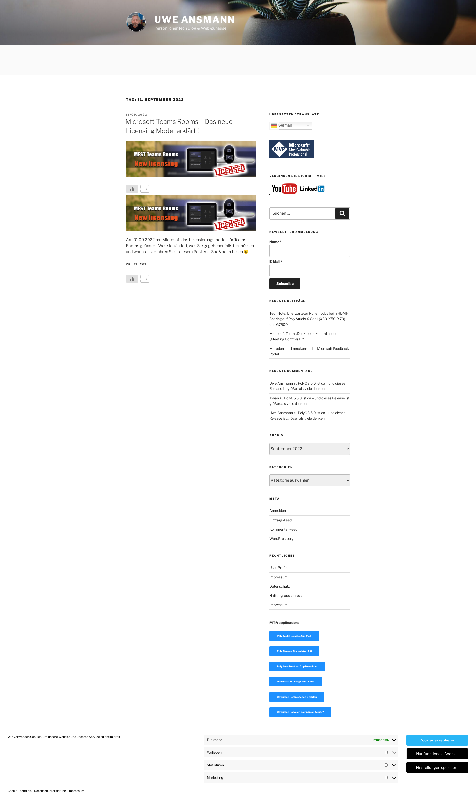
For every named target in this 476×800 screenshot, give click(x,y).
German (284, 125)
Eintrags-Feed (280, 520)
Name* (275, 242)
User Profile (278, 567)
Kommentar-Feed (283, 529)
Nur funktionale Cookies (437, 754)
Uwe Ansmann (194, 19)
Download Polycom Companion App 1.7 (300, 712)
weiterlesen (136, 263)
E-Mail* (275, 261)
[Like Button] (132, 189)
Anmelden (277, 510)
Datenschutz (279, 586)
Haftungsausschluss (285, 595)
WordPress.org (281, 538)
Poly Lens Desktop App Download (297, 666)
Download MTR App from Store (295, 681)
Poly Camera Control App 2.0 (294, 651)
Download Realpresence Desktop (297, 696)
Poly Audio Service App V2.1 (294, 635)
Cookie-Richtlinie (20, 791)
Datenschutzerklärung (50, 791)
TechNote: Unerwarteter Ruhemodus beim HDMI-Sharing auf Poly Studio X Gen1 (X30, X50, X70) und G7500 (308, 318)
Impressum (76, 791)
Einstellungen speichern (437, 767)
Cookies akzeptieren (437, 740)
